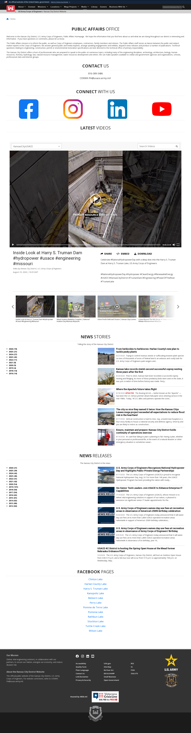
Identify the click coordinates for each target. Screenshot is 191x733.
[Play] (13, 244)
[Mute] (174, 244)
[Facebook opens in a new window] (77, 656)
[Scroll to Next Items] (178, 307)
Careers (103, 7)
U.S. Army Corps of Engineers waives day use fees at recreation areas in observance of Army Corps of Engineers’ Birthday (150, 529)
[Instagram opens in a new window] (82, 656)
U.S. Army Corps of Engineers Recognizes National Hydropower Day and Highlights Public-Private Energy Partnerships (150, 469)
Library (94, 7)
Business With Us (117, 7)
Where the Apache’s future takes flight (136, 389)
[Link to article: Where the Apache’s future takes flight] (106, 396)
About (21, 7)
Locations (55, 7)
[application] (95, 199)
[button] (61, 2)
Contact (31, 7)
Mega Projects (70, 7)
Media (84, 7)
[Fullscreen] (178, 244)
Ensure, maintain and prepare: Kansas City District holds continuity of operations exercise (146, 431)
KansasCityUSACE (23, 146)
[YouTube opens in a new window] (92, 656)
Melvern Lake (95, 598)
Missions (42, 7)
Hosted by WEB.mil (78, 696)
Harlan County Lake (95, 583)
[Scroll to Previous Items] (13, 307)
